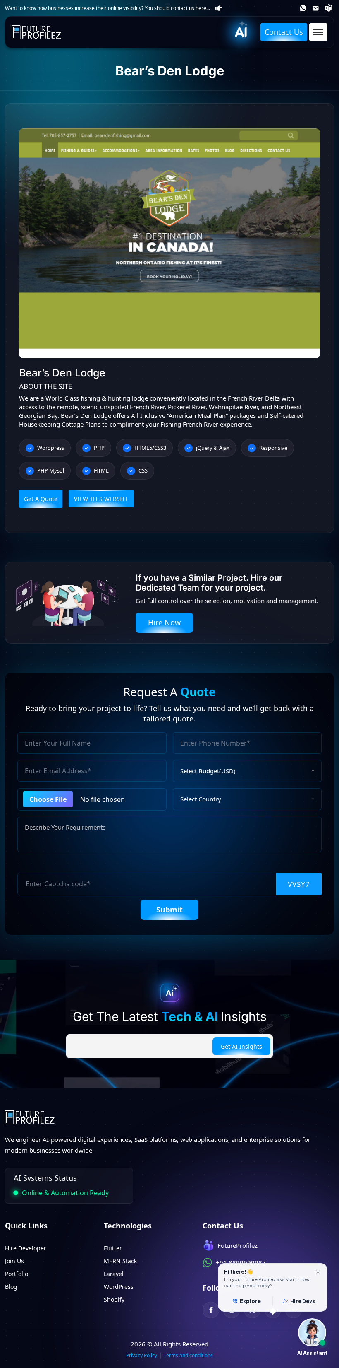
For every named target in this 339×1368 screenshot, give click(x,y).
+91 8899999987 (303, 8)
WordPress (119, 1287)
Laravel (114, 1274)
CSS (143, 470)
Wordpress (50, 447)
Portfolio (16, 1274)
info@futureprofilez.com (316, 8)
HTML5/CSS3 (150, 447)
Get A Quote (40, 499)
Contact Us (284, 32)
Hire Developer (25, 1248)
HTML (101, 470)
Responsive (273, 447)
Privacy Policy (141, 1355)
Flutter (113, 1248)
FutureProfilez (329, 8)
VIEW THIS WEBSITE (101, 499)
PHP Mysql (50, 470)
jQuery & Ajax (212, 447)
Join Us (14, 1261)
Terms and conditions (188, 1355)
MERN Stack (120, 1261)
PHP (99, 447)
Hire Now (164, 622)
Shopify (114, 1299)
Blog (11, 1287)
